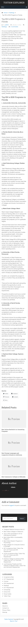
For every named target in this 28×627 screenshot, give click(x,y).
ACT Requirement (9, 579)
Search (4, 516)
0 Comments (14, 26)
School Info (7, 592)
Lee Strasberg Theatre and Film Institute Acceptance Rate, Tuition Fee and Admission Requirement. (14, 565)
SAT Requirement (9, 587)
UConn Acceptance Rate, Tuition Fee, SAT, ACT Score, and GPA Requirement (14, 555)
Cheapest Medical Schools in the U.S (14, 529)
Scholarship (7, 589)
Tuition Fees (7, 596)
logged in (12, 505)
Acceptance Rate (9, 577)
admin (7, 25)
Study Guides (7, 594)
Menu (2, 7)
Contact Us (5, 608)
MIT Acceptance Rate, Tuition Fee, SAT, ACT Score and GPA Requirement (13, 550)
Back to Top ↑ (14, 621)
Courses (6, 581)
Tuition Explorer (14, 3)
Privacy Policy (6, 610)
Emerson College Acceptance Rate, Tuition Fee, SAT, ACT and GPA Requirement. (14, 560)
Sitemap (4, 612)
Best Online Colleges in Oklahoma (13, 531)
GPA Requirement (9, 583)
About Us (5, 606)
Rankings (4, 26)
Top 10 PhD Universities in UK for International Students (13, 534)
